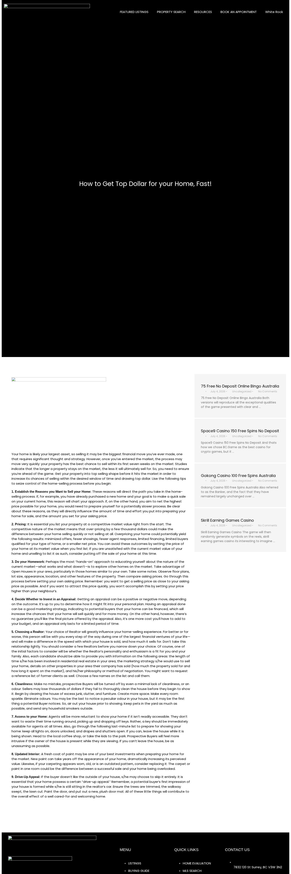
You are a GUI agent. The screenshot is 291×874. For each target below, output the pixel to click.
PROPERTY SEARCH (171, 12)
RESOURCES (203, 12)
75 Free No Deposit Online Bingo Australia (240, 386)
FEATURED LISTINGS (134, 12)
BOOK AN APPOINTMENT (238, 12)
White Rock (274, 12)
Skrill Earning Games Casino (227, 520)
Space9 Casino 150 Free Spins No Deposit (240, 430)
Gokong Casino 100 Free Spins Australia (238, 475)
